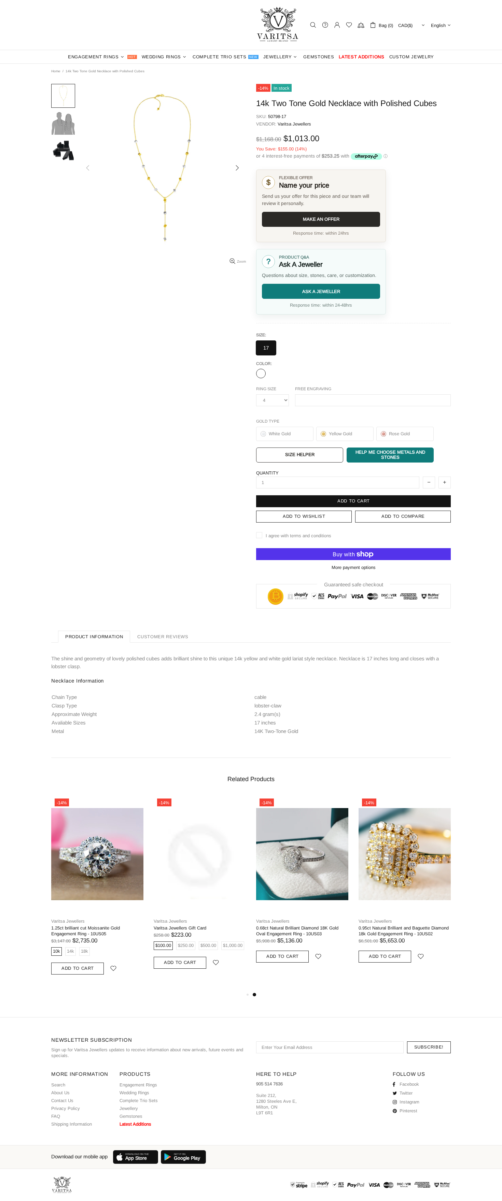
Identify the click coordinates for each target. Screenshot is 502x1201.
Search (58, 1084)
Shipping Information (71, 1124)
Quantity (267, 472)
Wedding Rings (134, 1092)
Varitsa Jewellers (278, 25)
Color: (264, 363)
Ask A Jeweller (321, 291)
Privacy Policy (65, 1108)
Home (55, 71)
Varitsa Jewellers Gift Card (180, 928)
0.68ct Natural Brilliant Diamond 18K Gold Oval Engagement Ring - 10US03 (297, 930)
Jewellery (129, 1108)
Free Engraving (313, 388)
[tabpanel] (302, 887)
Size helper (300, 454)
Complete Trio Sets (139, 1100)
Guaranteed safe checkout (353, 584)
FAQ (55, 1116)
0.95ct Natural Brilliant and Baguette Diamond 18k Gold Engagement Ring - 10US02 (404, 930)
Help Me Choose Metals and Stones (390, 455)
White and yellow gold (261, 373)
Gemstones (131, 1116)
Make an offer (321, 219)
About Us (60, 1092)
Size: (261, 335)
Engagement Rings (138, 1084)
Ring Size (266, 388)
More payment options (354, 567)
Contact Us (62, 1100)
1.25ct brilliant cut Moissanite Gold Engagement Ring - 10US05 (85, 930)
